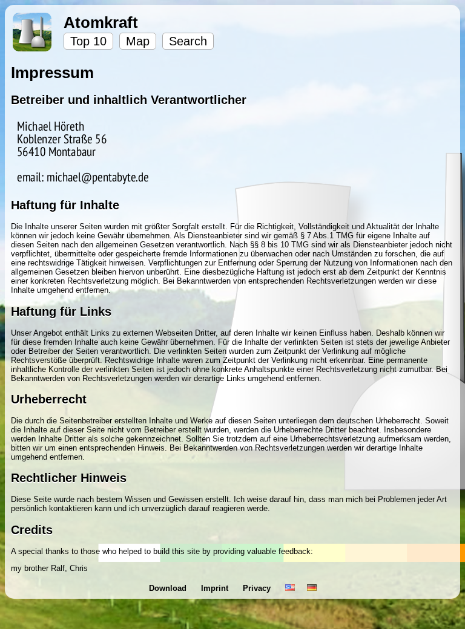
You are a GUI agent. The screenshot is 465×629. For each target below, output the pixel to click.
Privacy (258, 588)
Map (138, 41)
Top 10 (88, 41)
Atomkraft (101, 22)
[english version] (290, 588)
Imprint (216, 588)
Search (188, 41)
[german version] (312, 588)
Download (169, 588)
